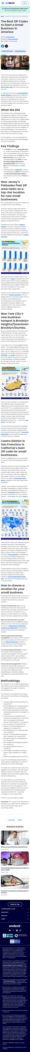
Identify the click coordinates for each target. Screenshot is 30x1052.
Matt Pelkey (10, 37)
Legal (3, 919)
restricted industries (9, 981)
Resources (4, 912)
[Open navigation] (3, 3)
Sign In (25, 3)
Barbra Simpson (13, 39)
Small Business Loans (8, 909)
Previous (12, 820)
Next (19, 820)
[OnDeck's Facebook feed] (10, 930)
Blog (2, 16)
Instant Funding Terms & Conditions (12, 965)
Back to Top (15, 904)
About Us (4, 915)
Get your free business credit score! (16, 8)
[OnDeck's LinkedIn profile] (17, 930)
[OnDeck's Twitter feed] (13, 930)
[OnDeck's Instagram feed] (20, 930)
